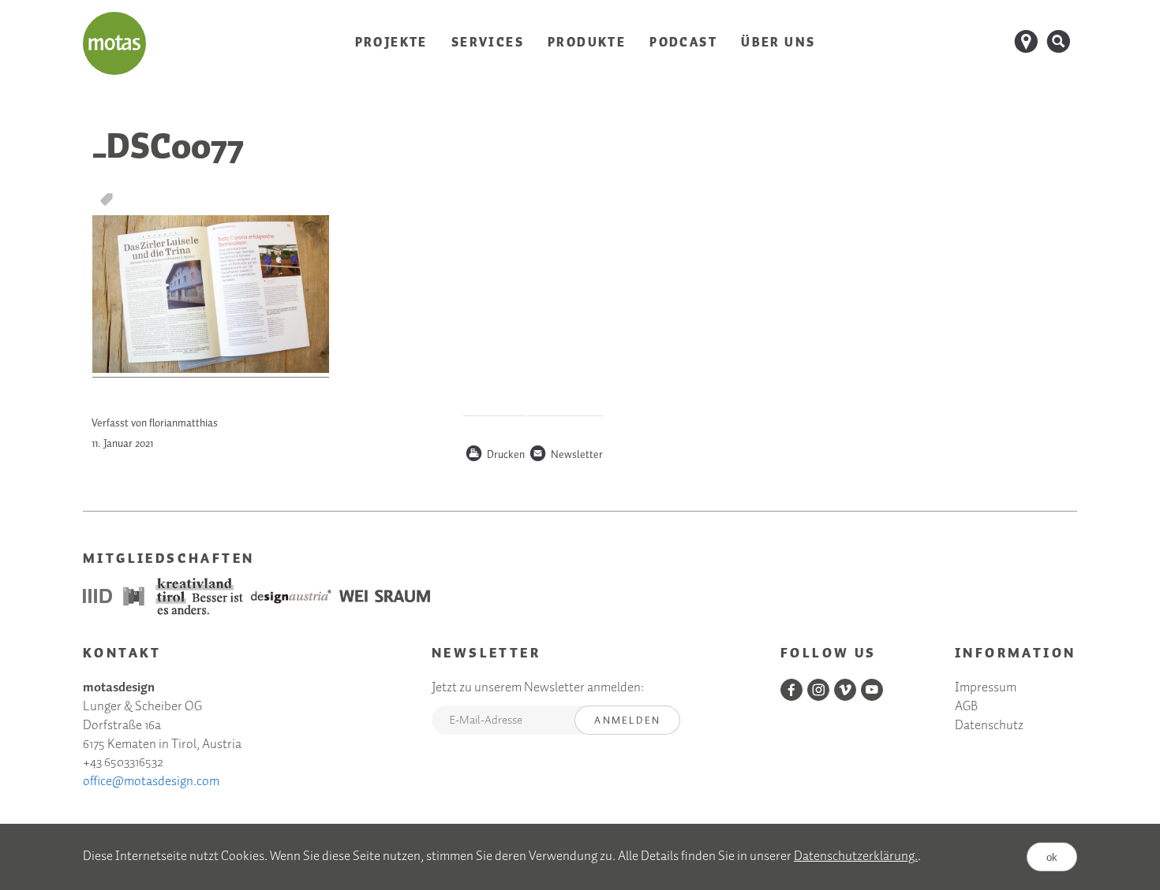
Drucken (495, 456)
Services (487, 43)
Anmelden (627, 721)
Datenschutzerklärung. (856, 856)
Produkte (587, 43)
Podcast (683, 43)
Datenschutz (989, 726)
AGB (966, 707)
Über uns (778, 43)
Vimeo (845, 690)
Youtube (872, 690)
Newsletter (566, 456)
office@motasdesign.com (151, 781)
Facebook (791, 690)
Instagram (818, 690)
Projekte (391, 43)
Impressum (985, 688)
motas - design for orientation (114, 43)
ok (1051, 856)
